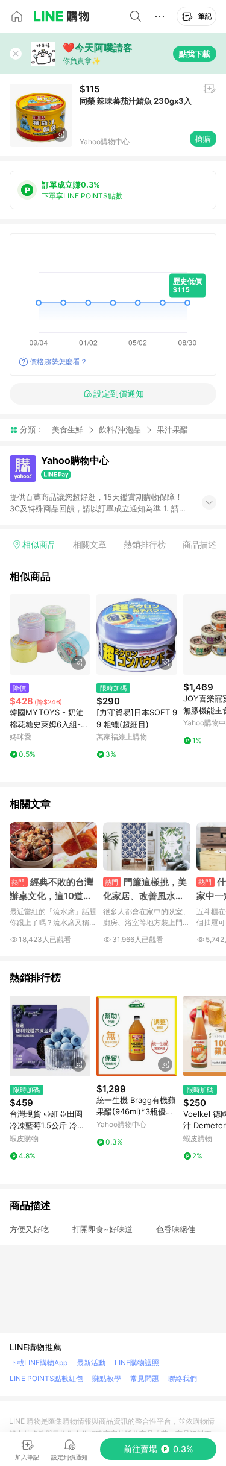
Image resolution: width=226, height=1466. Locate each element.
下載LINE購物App (38, 1362)
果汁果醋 (172, 429)
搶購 (203, 139)
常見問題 (144, 1378)
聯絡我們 (182, 1378)
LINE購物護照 (137, 1362)
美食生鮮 (67, 429)
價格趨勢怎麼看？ (58, 361)
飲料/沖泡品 (120, 429)
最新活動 (91, 1362)
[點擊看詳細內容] (50, 634)
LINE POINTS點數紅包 (46, 1378)
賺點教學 (106, 1378)
